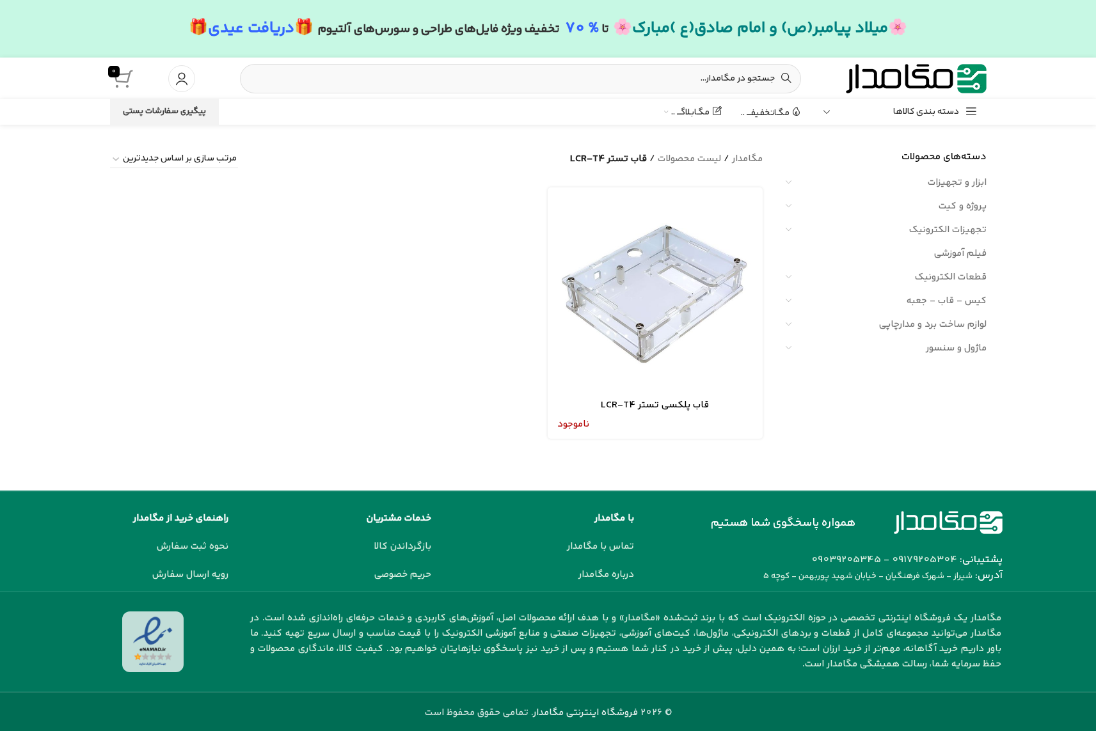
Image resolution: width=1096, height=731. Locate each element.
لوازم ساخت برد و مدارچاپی (933, 324)
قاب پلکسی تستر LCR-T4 (655, 405)
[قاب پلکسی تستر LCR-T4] (655, 295)
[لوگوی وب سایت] (916, 78)
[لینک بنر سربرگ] (548, 29)
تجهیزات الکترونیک (948, 230)
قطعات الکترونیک (951, 277)
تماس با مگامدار (600, 546)
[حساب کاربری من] (182, 78)
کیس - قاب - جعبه (947, 301)
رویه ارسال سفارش (190, 574)
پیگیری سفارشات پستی (164, 111)
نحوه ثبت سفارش (192, 546)
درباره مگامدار (606, 574)
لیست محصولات (689, 159)
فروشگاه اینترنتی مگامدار (586, 712)
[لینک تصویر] (948, 522)
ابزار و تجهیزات (957, 182)
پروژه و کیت (963, 206)
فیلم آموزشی (960, 253)
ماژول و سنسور (956, 348)
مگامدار (747, 159)
